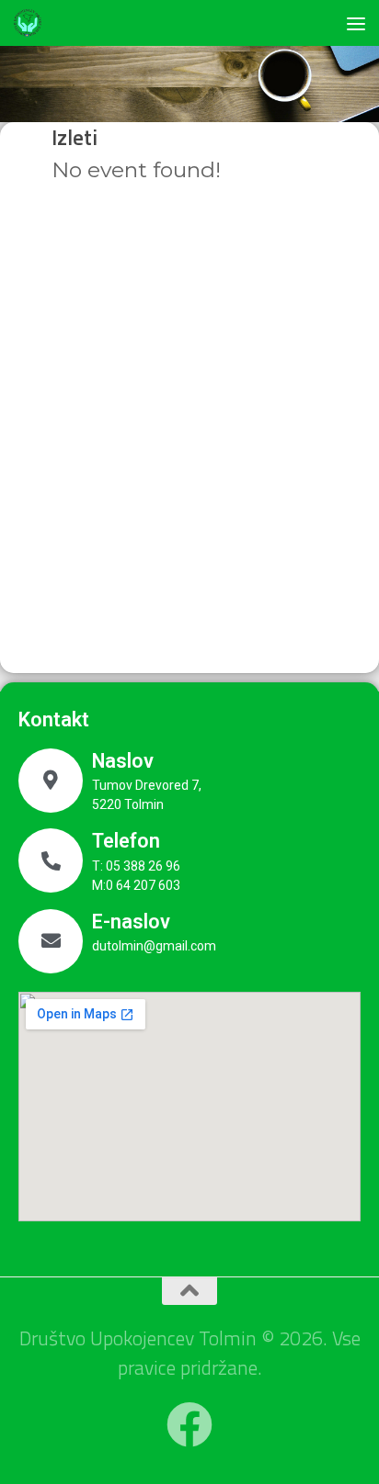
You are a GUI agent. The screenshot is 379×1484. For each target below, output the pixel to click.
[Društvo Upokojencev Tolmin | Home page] (32, 23)
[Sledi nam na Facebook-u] (189, 1424)
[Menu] (356, 23)
